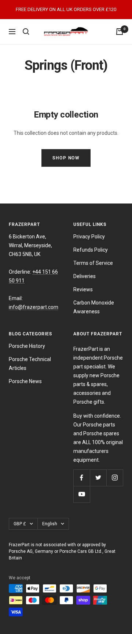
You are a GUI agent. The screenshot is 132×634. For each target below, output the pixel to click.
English (49, 523)
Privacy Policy (89, 236)
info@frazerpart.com (33, 307)
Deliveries (84, 276)
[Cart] (119, 31)
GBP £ (20, 523)
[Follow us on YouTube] (81, 494)
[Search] (26, 31)
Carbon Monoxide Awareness (93, 307)
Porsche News (25, 381)
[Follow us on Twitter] (98, 477)
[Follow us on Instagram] (114, 477)
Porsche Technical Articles (30, 363)
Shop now (66, 158)
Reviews (83, 289)
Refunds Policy (90, 250)
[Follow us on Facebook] (81, 477)
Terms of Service (93, 263)
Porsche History (27, 346)
